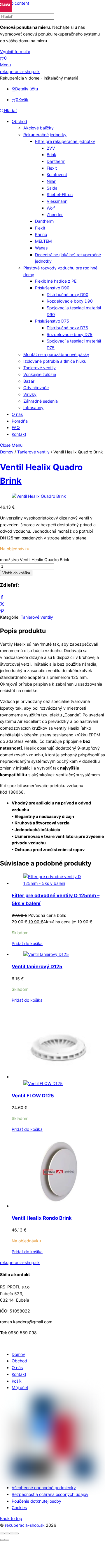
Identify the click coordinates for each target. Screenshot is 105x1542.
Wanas (41, 247)
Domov (6, 451)
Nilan (51, 181)
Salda (52, 187)
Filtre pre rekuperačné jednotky (65, 141)
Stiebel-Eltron (60, 194)
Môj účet (20, 1387)
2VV (51, 148)
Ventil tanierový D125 (37, 966)
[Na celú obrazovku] (7, 1533)
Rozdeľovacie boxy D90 (70, 300)
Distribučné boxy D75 (67, 327)
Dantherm (56, 161)
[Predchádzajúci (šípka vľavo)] (2, 1540)
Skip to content (14, 3)
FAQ (16, 427)
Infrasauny (33, 407)
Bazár (28, 381)
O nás (17, 414)
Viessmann (57, 201)
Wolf (51, 207)
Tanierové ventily (39, 367)
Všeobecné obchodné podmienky (44, 1487)
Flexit (52, 168)
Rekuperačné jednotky (44, 134)
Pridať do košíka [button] (27, 943)
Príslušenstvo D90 (52, 287)
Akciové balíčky (38, 127)
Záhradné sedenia (40, 401)
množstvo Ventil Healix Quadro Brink (34, 559)
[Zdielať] (11, 1533)
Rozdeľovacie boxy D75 (69, 334)
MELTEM (43, 241)
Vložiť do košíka (16, 573)
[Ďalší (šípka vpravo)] (7, 1540)
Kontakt (19, 434)
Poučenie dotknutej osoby (36, 1501)
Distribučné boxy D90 (67, 294)
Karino (41, 234)
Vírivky (29, 394)
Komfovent (57, 174)
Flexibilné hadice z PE (55, 281)
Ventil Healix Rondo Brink (42, 1218)
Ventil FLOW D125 (33, 1096)
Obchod (19, 121)
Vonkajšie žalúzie (39, 374)
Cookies (19, 1507)
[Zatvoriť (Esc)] (16, 1533)
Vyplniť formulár (15, 51)
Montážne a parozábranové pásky (56, 354)
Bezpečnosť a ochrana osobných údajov (50, 1494)
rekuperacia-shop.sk (25, 1525)
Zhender (55, 214)
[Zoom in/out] (2, 1533)
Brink (51, 154)
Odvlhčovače (36, 387)
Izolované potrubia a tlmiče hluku (54, 361)
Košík (17, 1381)
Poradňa (20, 421)
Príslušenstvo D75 (52, 320)
